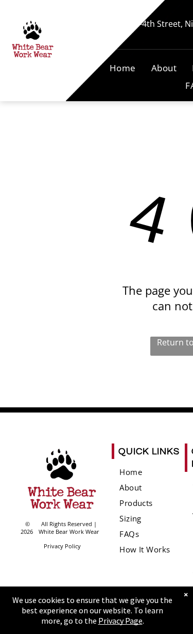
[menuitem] (123, 68)
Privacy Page (120, 620)
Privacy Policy (62, 546)
